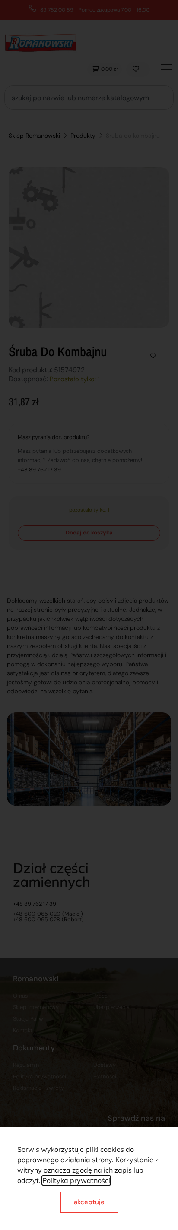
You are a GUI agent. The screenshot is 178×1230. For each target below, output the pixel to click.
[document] (89, 615)
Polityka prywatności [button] (76, 1180)
